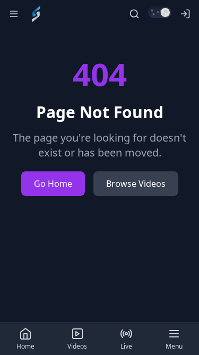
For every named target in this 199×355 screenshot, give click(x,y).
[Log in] (185, 13)
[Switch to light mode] (159, 12)
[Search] (134, 13)
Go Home (53, 183)
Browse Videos (136, 183)
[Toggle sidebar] (13, 13)
